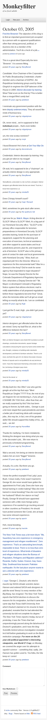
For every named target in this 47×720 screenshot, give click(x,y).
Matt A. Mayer (23, 218)
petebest (13, 54)
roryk (24, 139)
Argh (23, 304)
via (38, 50)
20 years (12, 67)
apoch (24, 518)
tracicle (24, 528)
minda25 (25, 192)
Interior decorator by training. (29, 90)
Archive (26, 20)
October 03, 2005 (18, 29)
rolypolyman (26, 116)
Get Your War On (36, 146)
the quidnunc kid (28, 212)
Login (8, 20)
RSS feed (36, 714)
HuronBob (26, 426)
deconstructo (27, 149)
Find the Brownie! (10, 34)
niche (8, 710)
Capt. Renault (27, 202)
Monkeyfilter (19, 6)
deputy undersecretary (17, 109)
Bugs (11, 714)
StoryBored (26, 67)
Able (28, 714)
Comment (7, 666)
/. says (5, 581)
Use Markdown (9, 689)
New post (16, 20)
